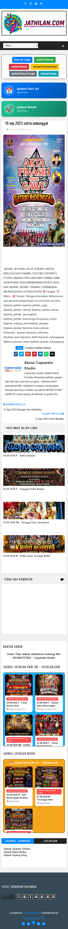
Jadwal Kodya (48, 73)
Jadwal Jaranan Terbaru (17, 848)
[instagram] (30, 3)
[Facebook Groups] (33, 922)
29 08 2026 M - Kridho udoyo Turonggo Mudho (26, 555)
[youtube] (36, 3)
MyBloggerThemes (34, 918)
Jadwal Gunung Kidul (45, 66)
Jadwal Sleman (45, 59)
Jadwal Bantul (19, 66)
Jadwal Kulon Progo (23, 73)
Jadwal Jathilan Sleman (21, 129)
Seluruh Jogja (22, 59)
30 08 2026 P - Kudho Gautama (19, 455)
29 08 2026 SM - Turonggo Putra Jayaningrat (26, 522)
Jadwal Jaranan (17, 841)
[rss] (41, 3)
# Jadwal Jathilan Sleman (38, 348)
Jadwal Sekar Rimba (14, 852)
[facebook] (25, 3)
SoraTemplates (31, 912)
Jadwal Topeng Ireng (15, 855)
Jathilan (50, 841)
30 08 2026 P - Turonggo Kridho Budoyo (23, 488)
